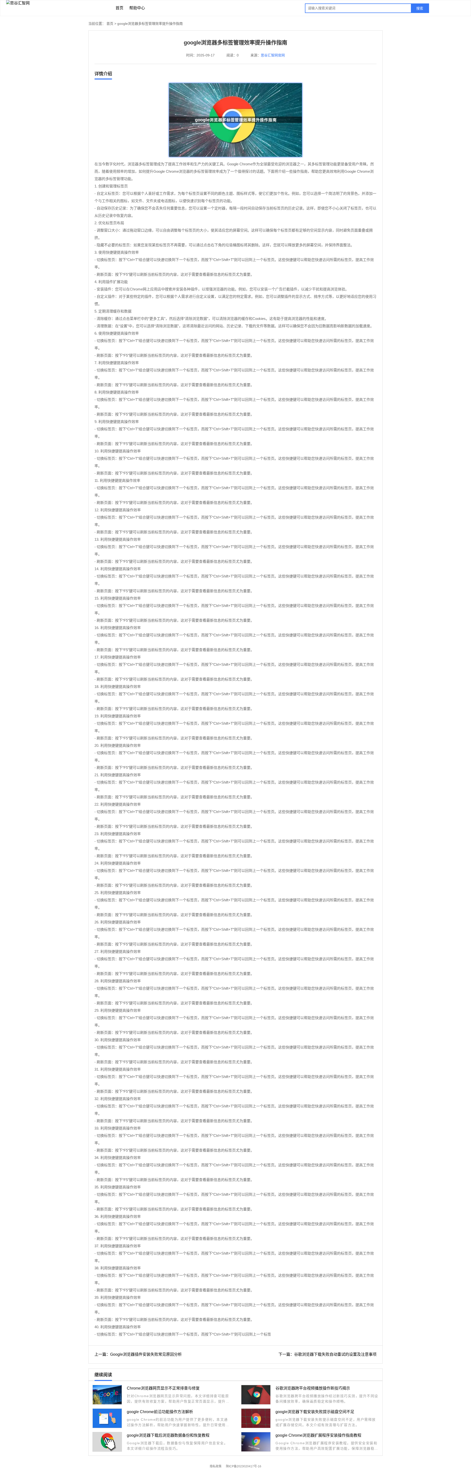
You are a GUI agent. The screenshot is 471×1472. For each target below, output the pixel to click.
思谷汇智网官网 (273, 55)
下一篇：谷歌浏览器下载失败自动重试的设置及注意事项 (327, 1354)
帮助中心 (137, 8)
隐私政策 (216, 1466)
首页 (119, 8)
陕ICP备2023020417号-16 (243, 1466)
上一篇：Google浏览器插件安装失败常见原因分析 (138, 1354)
